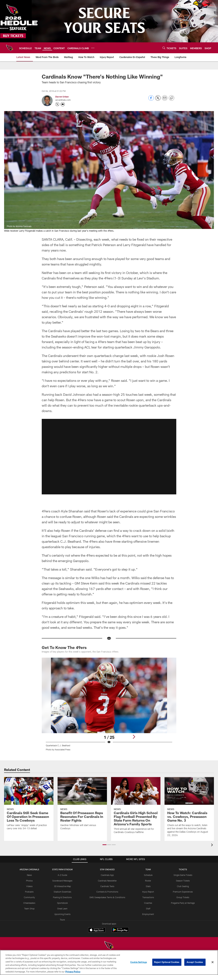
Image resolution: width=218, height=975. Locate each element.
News (29, 875)
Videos (29, 886)
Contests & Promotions (107, 891)
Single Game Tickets (183, 875)
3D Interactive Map (62, 886)
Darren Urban (62, 96)
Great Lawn (62, 908)
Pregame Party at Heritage (183, 903)
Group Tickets (182, 897)
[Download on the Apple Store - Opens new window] (97, 930)
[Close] (212, 962)
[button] (109, 457)
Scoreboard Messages (62, 880)
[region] (109, 962)
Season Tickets (183, 880)
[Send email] (164, 99)
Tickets (183, 869)
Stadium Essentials (62, 891)
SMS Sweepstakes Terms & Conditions (107, 897)
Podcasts (29, 891)
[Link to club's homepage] (9, 48)
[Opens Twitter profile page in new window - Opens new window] (57, 104)
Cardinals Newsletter (107, 880)
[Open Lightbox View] (109, 706)
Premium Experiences (183, 891)
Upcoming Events (62, 914)
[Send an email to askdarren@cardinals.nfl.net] (63, 104)
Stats (148, 886)
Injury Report (148, 891)
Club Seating (183, 886)
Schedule (148, 875)
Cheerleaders (29, 903)
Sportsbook (62, 903)
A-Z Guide (62, 875)
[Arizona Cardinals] (109, 946)
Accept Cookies (195, 962)
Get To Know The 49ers (64, 647)
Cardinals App (107, 875)
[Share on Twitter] (158, 99)
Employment (148, 914)
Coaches (148, 903)
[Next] (134, 737)
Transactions (148, 897)
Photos (29, 880)
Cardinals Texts (107, 886)
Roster (148, 880)
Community (29, 897)
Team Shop (29, 908)
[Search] (163, 48)
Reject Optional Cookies (167, 962)
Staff (148, 908)
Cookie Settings (138, 962)
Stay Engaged (107, 869)
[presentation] (212, 845)
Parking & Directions (62, 897)
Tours (62, 919)
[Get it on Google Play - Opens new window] (120, 931)
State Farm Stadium (62, 869)
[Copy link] (171, 98)
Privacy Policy (72, 971)
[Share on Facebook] (151, 99)
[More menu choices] (92, 48)
